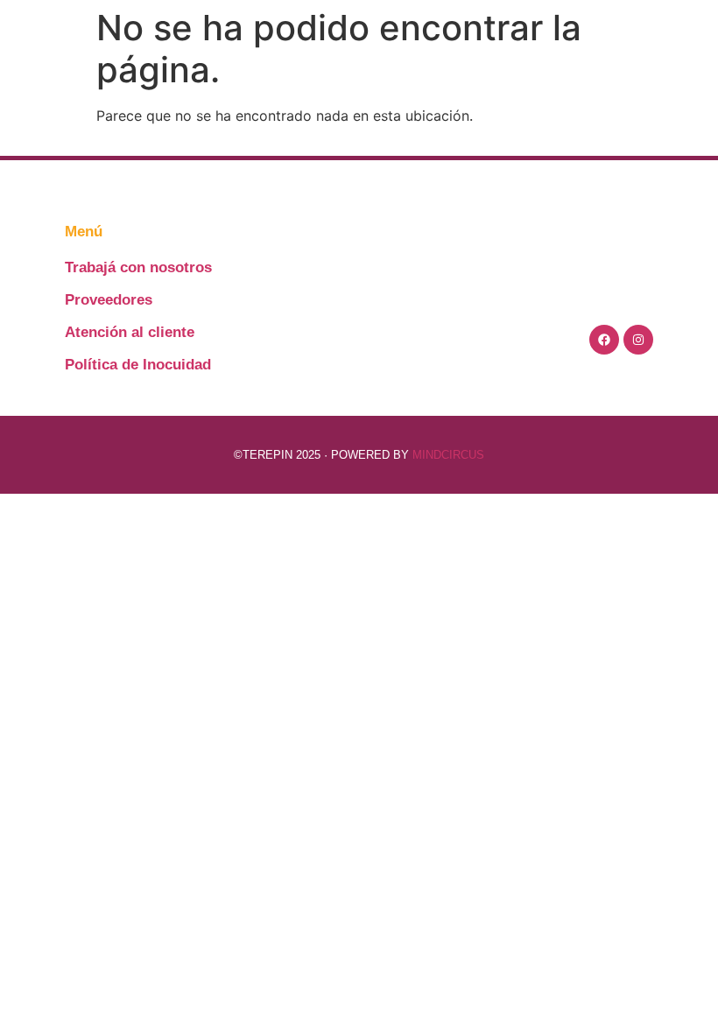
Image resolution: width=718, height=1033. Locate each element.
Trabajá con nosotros (138, 267)
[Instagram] (638, 340)
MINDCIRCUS (448, 454)
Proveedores (108, 300)
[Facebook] (604, 340)
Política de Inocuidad (138, 364)
